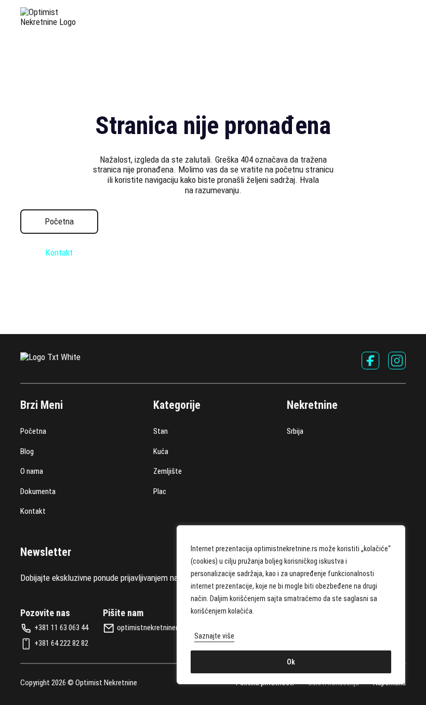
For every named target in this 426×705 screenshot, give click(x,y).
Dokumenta (38, 491)
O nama (31, 471)
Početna (59, 221)
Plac (159, 491)
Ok (291, 662)
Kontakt (59, 253)
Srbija (295, 431)
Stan (160, 431)
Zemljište (167, 471)
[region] (291, 604)
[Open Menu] (400, 17)
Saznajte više (214, 636)
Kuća (160, 451)
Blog (27, 451)
